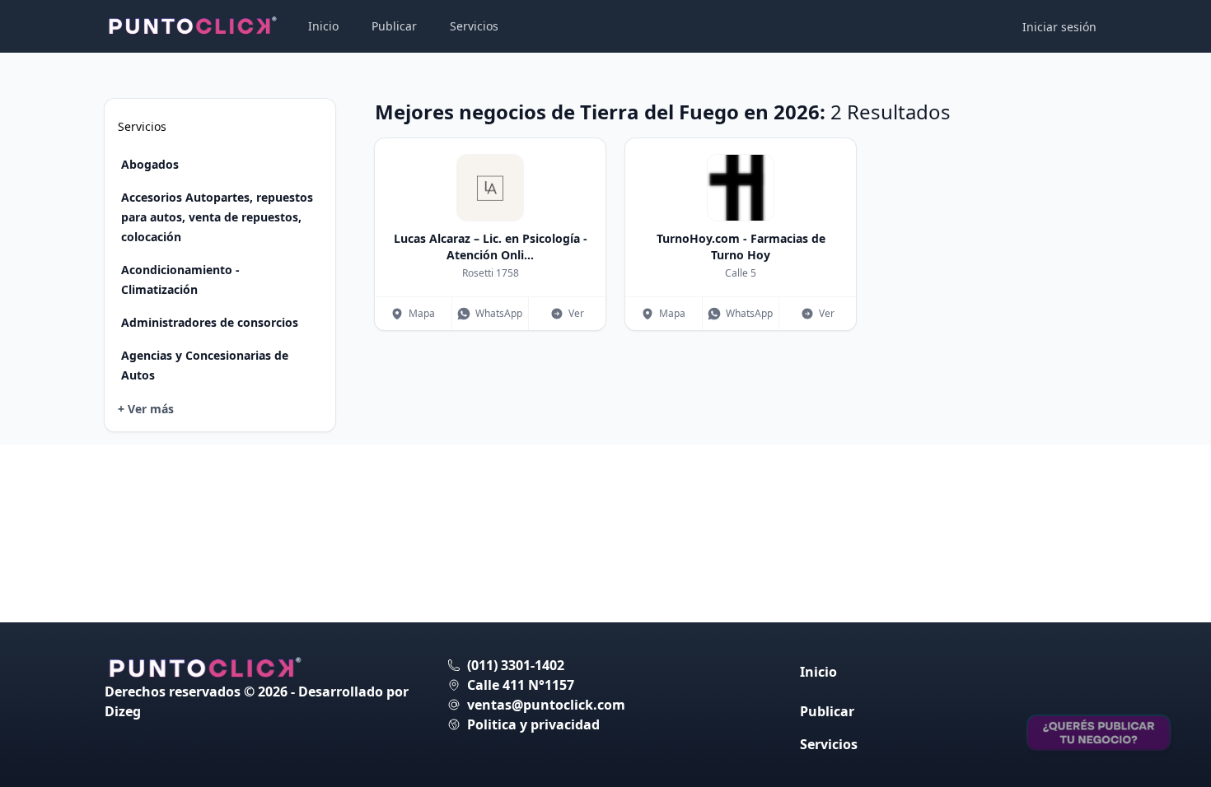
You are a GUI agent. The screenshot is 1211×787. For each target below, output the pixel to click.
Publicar (394, 26)
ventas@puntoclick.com (546, 705)
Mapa (422, 313)
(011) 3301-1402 (515, 665)
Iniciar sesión (1059, 27)
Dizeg (123, 711)
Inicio (323, 26)
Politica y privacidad (533, 724)
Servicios (474, 26)
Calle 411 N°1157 (520, 685)
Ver (576, 313)
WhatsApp (498, 313)
